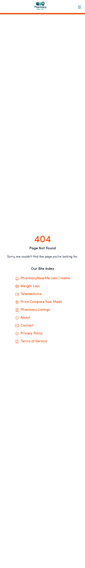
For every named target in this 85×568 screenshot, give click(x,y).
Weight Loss (30, 286)
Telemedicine (31, 294)
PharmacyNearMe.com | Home (45, 278)
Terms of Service (34, 341)
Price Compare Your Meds (41, 302)
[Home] (42, 7)
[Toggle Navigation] (79, 7)
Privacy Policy (31, 333)
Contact (27, 326)
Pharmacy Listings (35, 310)
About (25, 318)
